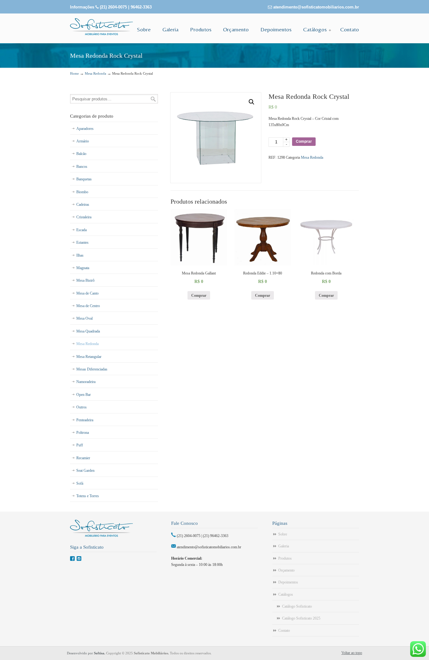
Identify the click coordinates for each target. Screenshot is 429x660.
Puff (79, 445)
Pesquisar (153, 99)
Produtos (285, 558)
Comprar (304, 141)
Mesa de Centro (88, 306)
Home (74, 73)
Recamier (83, 458)
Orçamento (286, 570)
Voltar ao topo (351, 653)
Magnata (82, 268)
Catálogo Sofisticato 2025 (301, 618)
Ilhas (80, 255)
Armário (82, 141)
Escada (81, 230)
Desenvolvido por (86, 653)
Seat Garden (85, 470)
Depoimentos (288, 582)
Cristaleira (83, 217)
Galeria (283, 546)
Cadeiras (82, 204)
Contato (284, 630)
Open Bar (83, 394)
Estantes (82, 242)
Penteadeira (84, 420)
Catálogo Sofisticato (297, 606)
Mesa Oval (84, 318)
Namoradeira (85, 382)
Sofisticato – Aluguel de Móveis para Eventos (101, 26)
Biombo (82, 192)
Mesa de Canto (87, 293)
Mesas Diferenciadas (91, 369)
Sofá (79, 483)
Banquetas (84, 179)
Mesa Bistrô (85, 280)
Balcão (81, 154)
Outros (81, 407)
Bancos (81, 166)
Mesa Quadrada (88, 331)
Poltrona (82, 432)
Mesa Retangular (88, 356)
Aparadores (85, 128)
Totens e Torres (87, 496)
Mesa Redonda (95, 73)
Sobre (282, 534)
